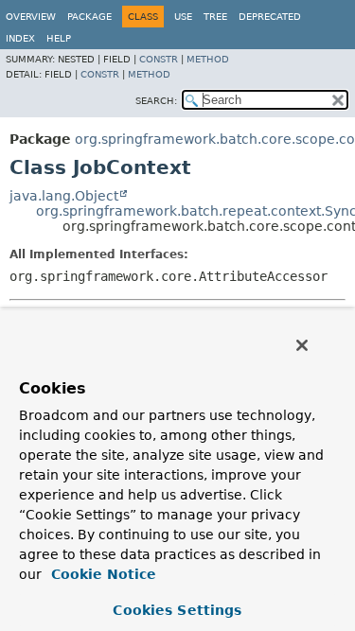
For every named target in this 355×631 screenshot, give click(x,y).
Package (89, 16)
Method (207, 59)
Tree (215, 16)
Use (183, 16)
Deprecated (270, 16)
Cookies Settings (177, 610)
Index (20, 38)
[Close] (302, 345)
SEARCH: (156, 101)
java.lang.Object (63, 195)
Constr (158, 59)
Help (58, 38)
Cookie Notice (101, 574)
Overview (31, 16)
